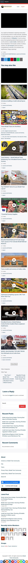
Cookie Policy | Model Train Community (11, 473)
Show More (14, 364)
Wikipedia (14, 38)
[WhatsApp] (18, 59)
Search (4, 403)
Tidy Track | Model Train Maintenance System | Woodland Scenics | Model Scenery (8, 378)
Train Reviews (7, 138)
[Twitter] (5, 59)
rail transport (11, 45)
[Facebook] (2, 59)
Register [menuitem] (7, 1)
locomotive (8, 359)
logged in (11, 395)
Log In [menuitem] (2, 1)
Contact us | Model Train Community (10, 460)
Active (6, 546)
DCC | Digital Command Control (9, 131)
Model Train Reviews (5, 134)
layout (4, 55)
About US (3, 476)
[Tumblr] (15, 59)
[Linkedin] (8, 59)
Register (23, 6)
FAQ (2, 464)
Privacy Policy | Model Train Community (11, 470)
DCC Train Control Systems (11, 136)
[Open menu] (26, 6)
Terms (2, 467)
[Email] (21, 59)
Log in (18, 6)
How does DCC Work (21, 136)
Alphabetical (14, 546)
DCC (3, 136)
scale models (13, 42)
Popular (9, 546)
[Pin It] (11, 59)
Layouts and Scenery (20, 54)
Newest (2, 546)
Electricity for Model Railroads (9, 54)
